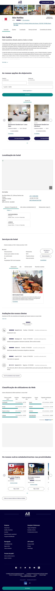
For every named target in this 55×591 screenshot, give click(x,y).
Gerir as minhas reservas (9, 556)
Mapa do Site (7, 546)
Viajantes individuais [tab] (46, 398)
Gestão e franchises (8, 529)
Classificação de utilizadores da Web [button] (18, 387)
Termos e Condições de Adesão (15, 575)
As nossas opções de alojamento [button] (17, 73)
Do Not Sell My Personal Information (28, 576)
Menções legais (43, 575)
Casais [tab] (36, 398)
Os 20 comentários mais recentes (12, 375)
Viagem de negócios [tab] (26, 398)
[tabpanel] (27, 123)
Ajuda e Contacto (7, 558)
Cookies (35, 575)
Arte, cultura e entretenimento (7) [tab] (28, 207)
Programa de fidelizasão (9, 536)
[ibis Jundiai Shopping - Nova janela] (16, 469)
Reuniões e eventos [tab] (39, 266)
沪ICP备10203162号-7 (31, 579)
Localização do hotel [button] (11, 155)
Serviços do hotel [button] (10, 239)
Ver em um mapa (13, 482)
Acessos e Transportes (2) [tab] (11, 207)
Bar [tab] (20, 266)
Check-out (31, 79)
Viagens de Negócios (32, 527)
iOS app (29, 546)
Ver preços (27, 588)
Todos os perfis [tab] (7, 398)
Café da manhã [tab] (28, 266)
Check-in (5, 79)
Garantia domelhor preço (49, 18)
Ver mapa (16, 25)
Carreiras (6, 532)
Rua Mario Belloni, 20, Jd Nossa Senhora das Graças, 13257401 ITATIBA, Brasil (32, 23)
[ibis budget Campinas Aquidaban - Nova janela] (36, 469)
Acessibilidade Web (8, 544)
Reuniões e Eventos (32, 529)
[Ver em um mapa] (27, 175)
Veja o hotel (16, 488)
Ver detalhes (15, 301)
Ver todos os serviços (47, 251)
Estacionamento (46, 256)
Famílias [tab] (17, 398)
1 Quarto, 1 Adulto (7, 87)
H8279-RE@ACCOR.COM (35, 200)
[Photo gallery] (27, 10)
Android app (30, 548)
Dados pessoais (28, 575)
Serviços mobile (31, 544)
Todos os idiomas (8, 548)
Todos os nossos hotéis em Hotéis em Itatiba (14, 498)
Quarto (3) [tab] (27, 100)
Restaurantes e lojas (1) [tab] (44, 207)
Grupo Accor (7, 527)
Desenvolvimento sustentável (10, 534)
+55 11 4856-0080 (33, 196)
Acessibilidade (43, 260)
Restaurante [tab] (13, 266)
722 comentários (25, 20)
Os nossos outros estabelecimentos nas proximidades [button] (26, 457)
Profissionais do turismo (33, 532)
